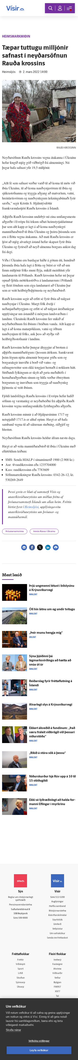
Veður (57, 978)
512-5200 (60, 897)
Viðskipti (20, 964)
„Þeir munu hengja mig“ (46, 633)
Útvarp (20, 987)
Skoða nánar (13, 1030)
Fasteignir (57, 964)
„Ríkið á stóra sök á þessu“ (47, 753)
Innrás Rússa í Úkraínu (44, 531)
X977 (57, 991)
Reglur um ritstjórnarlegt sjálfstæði (20, 899)
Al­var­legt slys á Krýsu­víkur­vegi (50, 704)
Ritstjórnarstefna (57, 911)
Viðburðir (57, 973)
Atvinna (57, 969)
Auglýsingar (57, 902)
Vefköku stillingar (39, 1040)
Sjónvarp (20, 982)
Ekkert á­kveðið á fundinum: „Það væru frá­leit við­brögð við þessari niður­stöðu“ (52, 732)
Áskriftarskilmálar (57, 915)
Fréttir (20, 960)
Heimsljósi (31, 506)
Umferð (57, 924)
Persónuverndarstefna (20, 905)
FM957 (57, 987)
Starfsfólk (57, 920)
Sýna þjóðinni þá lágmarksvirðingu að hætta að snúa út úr (50, 660)
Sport (21, 969)
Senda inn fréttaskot (57, 938)
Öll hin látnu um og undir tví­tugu (52, 609)
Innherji (57, 960)
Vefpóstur (57, 929)
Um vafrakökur (57, 933)
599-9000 (23, 918)
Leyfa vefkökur (39, 1050)
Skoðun (21, 978)
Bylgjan (57, 982)
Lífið (20, 973)
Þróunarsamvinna (15, 531)
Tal (57, 996)
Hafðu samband (57, 906)
